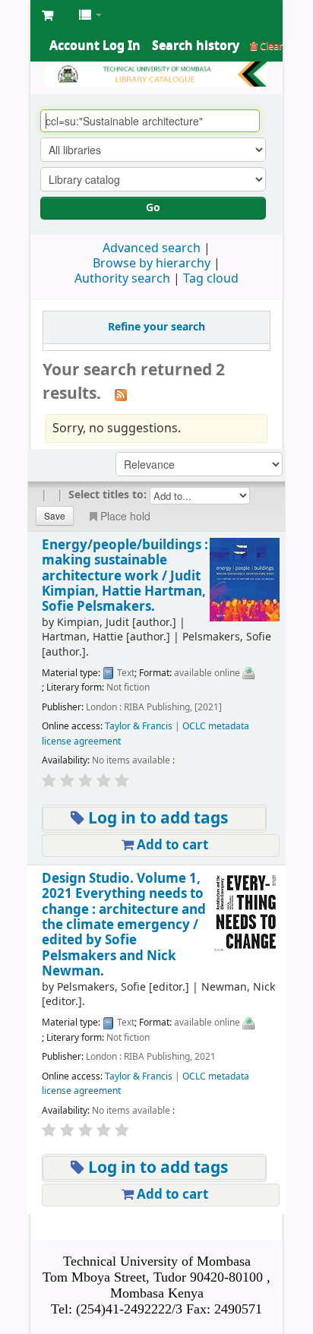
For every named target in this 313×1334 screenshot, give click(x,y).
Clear (270, 46)
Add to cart (171, 845)
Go (153, 208)
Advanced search (152, 248)
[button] (47, 15)
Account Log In (95, 45)
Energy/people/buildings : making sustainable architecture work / (125, 576)
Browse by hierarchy (151, 263)
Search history (195, 45)
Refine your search (156, 327)
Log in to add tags (156, 818)
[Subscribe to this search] (121, 395)
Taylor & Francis (138, 726)
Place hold (125, 515)
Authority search (122, 279)
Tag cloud (211, 279)
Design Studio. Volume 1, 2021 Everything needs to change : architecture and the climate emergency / (124, 925)
